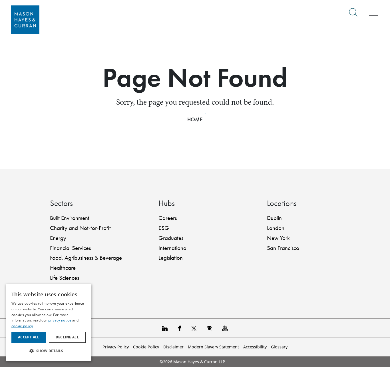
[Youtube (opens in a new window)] (225, 328)
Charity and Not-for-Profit (80, 228)
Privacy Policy (115, 347)
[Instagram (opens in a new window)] (209, 328)
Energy (58, 238)
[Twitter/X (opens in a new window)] (194, 328)
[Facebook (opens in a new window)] (179, 328)
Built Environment (69, 218)
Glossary (279, 347)
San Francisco (283, 248)
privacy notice (59, 320)
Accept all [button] (28, 337)
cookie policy (22, 326)
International (173, 248)
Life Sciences (64, 277)
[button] (48, 351)
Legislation (170, 257)
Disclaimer (173, 347)
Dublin (274, 218)
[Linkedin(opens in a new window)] (165, 328)
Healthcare (63, 267)
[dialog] (48, 322)
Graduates (170, 238)
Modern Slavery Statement (213, 347)
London (275, 228)
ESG (163, 228)
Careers (167, 218)
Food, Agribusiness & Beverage (86, 257)
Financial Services (70, 248)
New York (278, 238)
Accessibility (255, 347)
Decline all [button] (67, 337)
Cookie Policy (146, 347)
